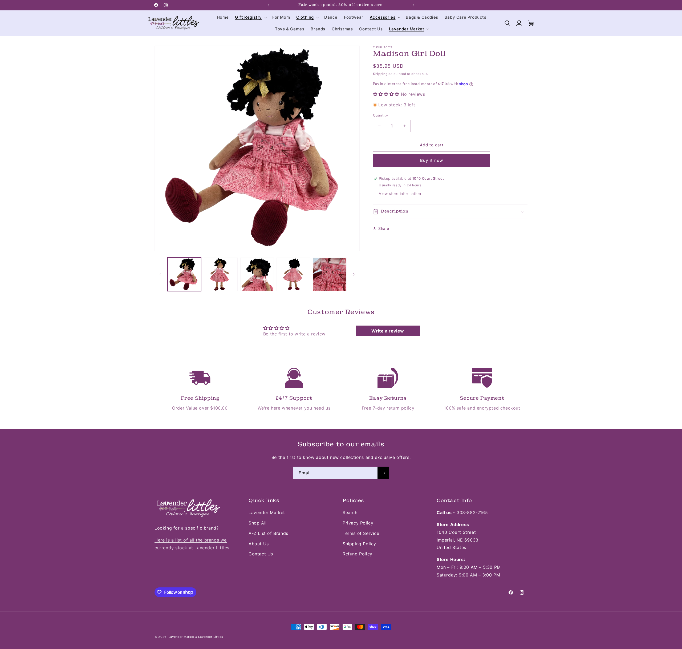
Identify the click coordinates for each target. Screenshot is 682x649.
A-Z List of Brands (268, 533)
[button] (250, 17)
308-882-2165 (472, 512)
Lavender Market (267, 512)
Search (350, 512)
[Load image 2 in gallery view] (220, 274)
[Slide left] (160, 274)
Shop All (258, 523)
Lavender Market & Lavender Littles (196, 637)
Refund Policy (357, 553)
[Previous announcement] (268, 5)
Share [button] (383, 228)
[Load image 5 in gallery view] (330, 274)
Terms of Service (361, 533)
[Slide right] (354, 274)
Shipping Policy (359, 543)
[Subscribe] (383, 473)
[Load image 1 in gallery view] (184, 274)
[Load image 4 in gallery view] (293, 274)
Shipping (380, 74)
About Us (259, 543)
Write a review (387, 331)
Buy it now (431, 160)
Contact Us (261, 553)
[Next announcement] (414, 5)
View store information (400, 193)
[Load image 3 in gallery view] (257, 274)
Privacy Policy (358, 523)
